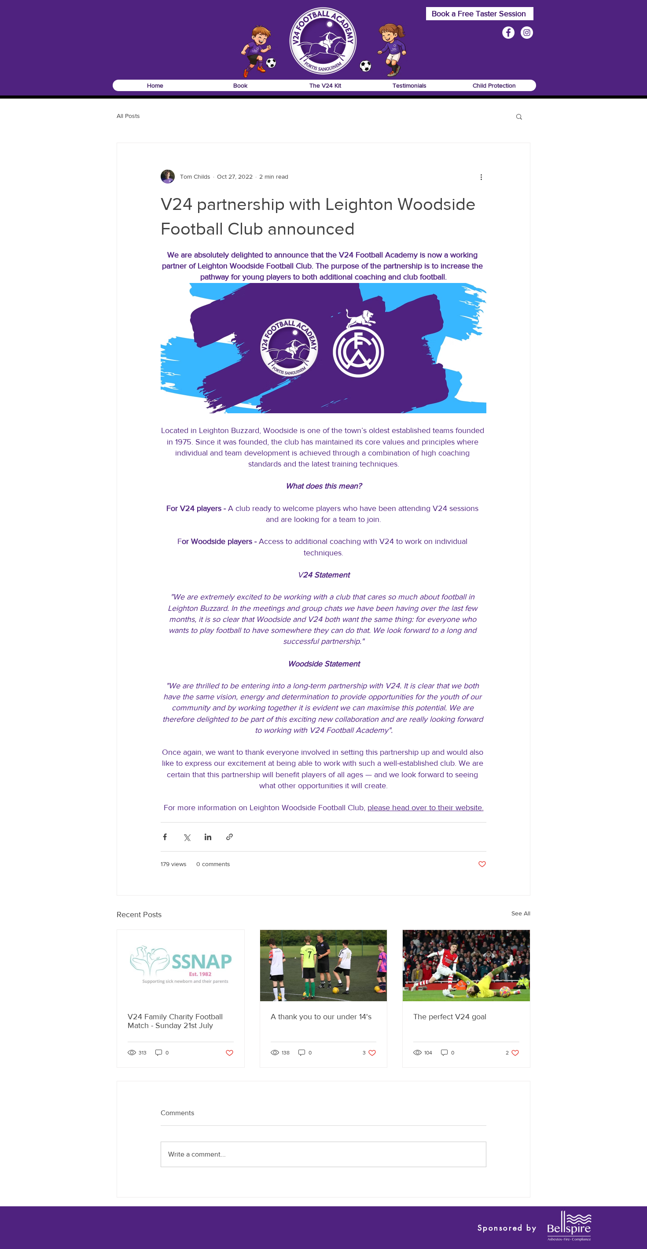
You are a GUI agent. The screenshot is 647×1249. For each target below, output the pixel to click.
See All (520, 913)
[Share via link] (229, 837)
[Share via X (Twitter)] (186, 837)
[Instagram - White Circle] (527, 32)
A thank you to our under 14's (321, 1016)
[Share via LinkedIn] (208, 837)
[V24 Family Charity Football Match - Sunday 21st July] (180, 965)
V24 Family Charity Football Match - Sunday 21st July (175, 1021)
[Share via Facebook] (165, 837)
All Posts (128, 115)
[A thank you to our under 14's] (323, 965)
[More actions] (481, 176)
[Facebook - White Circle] (508, 32)
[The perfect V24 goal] (466, 965)
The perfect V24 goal (449, 1016)
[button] (240, 85)
